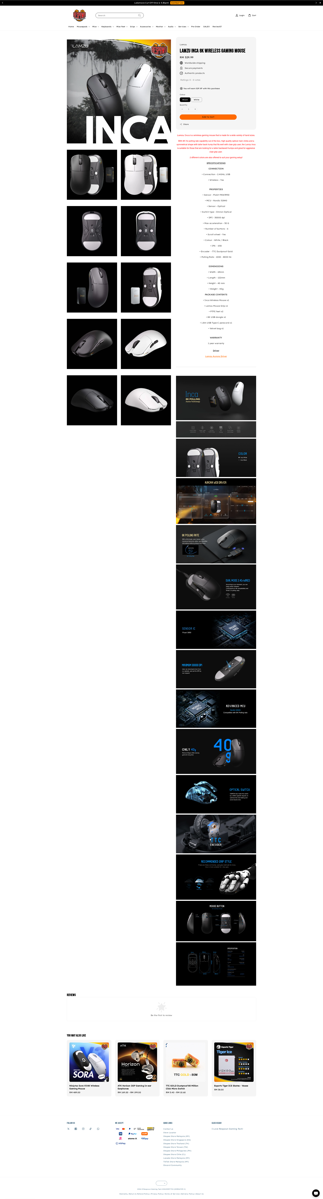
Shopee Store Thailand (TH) (176, 1143)
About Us (200, 1194)
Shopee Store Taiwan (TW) (175, 1147)
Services (182, 26)
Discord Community (172, 1165)
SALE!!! (206, 26)
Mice (94, 26)
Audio (170, 26)
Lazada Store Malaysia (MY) (176, 1158)
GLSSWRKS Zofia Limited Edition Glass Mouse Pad (306, 6)
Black (185, 100)
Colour (182, 95)
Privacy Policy (157, 1194)
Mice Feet (120, 26)
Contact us (168, 1129)
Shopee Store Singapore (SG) (177, 1140)
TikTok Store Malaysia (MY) (176, 1162)
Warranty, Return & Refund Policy (134, 1194)
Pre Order (195, 26)
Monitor (159, 26)
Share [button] (186, 124)
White (196, 100)
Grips (132, 26)
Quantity (183, 105)
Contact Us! (177, 3)
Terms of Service (172, 1194)
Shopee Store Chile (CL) (174, 1154)
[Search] (140, 15)
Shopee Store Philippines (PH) (177, 1151)
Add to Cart (208, 117)
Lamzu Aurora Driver (216, 356)
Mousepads (82, 26)
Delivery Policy (187, 1194)
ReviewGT (217, 26)
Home (71, 26)
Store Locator (169, 1132)
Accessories (145, 26)
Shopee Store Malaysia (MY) (176, 1136)
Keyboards (106, 26)
